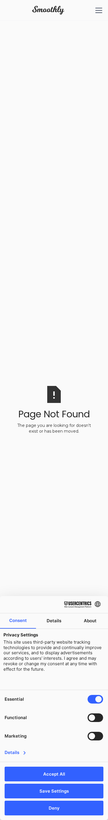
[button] (97, 10)
